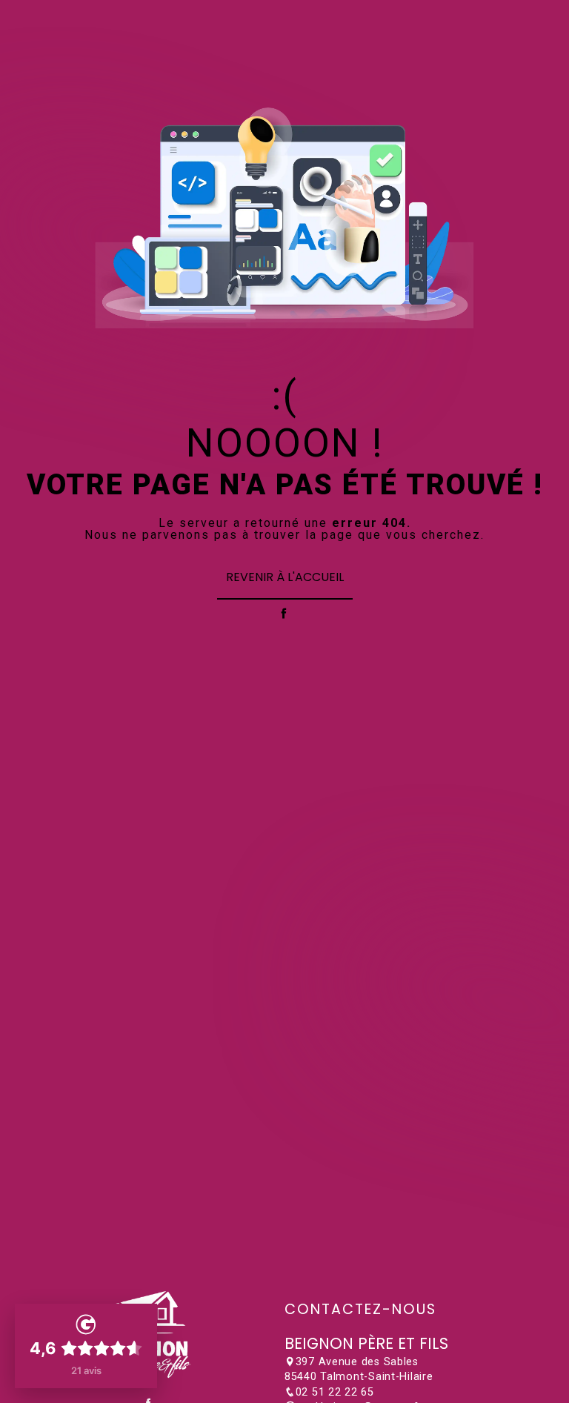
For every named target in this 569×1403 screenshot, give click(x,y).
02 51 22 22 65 (335, 1392)
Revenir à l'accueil (285, 577)
